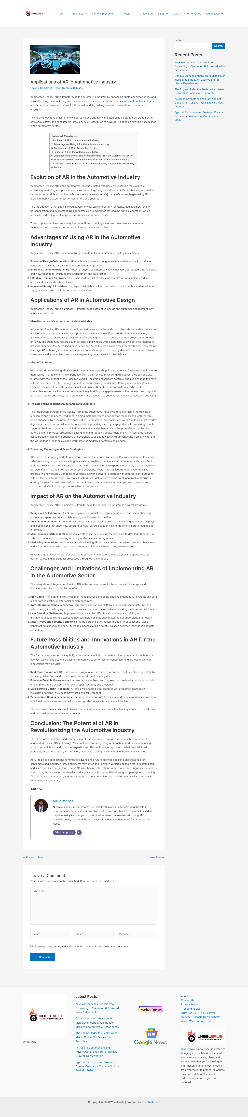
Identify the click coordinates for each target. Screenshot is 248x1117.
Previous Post (33, 857)
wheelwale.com (151, 1102)
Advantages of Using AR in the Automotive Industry (81, 144)
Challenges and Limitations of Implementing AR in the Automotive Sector (93, 155)
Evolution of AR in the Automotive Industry (76, 140)
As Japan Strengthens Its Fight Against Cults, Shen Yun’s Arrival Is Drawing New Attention (199, 102)
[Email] (79, 832)
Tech (61, 13)
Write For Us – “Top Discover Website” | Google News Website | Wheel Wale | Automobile (201, 1017)
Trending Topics (190, 1008)
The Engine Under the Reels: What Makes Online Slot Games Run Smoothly (96, 1037)
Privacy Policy (189, 1004)
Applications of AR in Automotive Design (75, 148)
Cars (175, 13)
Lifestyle (145, 13)
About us (186, 996)
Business (77, 13)
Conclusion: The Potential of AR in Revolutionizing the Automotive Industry (93, 163)
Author (57, 167)
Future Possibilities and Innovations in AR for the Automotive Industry (91, 159)
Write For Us (194, 13)
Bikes (161, 13)
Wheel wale (188, 1049)
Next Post (156, 857)
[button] (65, 13)
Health (127, 13)
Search (179, 40)
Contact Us (212, 13)
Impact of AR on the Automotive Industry (76, 152)
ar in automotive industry (139, 101)
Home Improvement (103, 13)
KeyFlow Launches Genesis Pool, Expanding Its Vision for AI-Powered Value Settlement (200, 66)
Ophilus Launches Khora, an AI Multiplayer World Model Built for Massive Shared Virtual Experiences (200, 79)
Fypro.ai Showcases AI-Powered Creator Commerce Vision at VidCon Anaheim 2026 (199, 116)
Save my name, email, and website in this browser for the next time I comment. (82, 946)
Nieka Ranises (63, 801)
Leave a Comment (41, 88)
